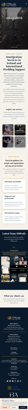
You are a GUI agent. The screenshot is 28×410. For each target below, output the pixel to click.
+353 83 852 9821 (14, 353)
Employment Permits (8, 129)
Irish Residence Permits (20, 141)
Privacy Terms (14, 369)
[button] (5, 261)
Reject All (14, 407)
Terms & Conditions (14, 368)
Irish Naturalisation (20, 129)
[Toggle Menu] (26, 4)
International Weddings (8, 141)
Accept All (23, 407)
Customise (5, 407)
